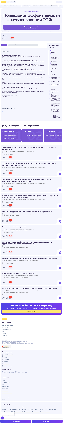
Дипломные (11, 5)
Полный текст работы (33, 44)
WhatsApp (6, 359)
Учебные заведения (6, 397)
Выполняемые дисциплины (8, 395)
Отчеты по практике (44, 5)
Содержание (4, 44)
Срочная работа (5, 386)
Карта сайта (5, 327)
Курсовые (18, 5)
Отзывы (3, 331)
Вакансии (4, 333)
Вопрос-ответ (5, 390)
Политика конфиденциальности (9, 325)
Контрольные (26, 5)
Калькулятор (5, 388)
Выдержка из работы (12, 44)
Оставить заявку (31, 311)
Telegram (6, 361)
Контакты (4, 399)
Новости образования (7, 392)
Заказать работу (16, 421)
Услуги (3, 380)
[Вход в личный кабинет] (11, 2)
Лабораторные (34, 5)
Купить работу (48, 421)
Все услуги (3, 5)
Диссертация (54, 5)
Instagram (6, 357)
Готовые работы (6, 382)
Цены (3, 384)
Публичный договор (6, 329)
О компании (4, 335)
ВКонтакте (6, 363)
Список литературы (23, 44)
